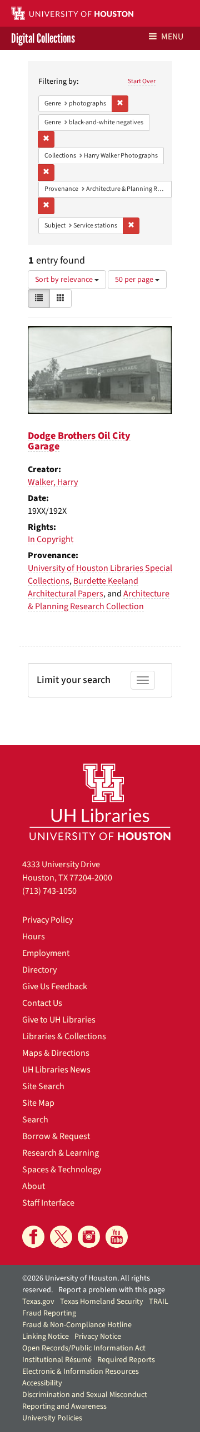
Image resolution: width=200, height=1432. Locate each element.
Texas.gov (38, 1301)
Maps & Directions (55, 1053)
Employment (45, 953)
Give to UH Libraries (59, 1020)
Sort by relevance (64, 279)
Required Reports (126, 1359)
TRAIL (158, 1301)
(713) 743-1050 (49, 891)
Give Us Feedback (54, 986)
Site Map (38, 1103)
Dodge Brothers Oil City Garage (79, 441)
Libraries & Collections (64, 1036)
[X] (61, 1237)
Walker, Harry (53, 482)
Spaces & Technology (61, 1169)
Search (35, 1120)
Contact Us (42, 1003)
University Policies (52, 1418)
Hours (33, 936)
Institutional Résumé (57, 1359)
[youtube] (117, 1237)
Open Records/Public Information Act (84, 1348)
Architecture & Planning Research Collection (98, 600)
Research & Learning (60, 1153)
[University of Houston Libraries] (100, 801)
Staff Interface (48, 1203)
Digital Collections (43, 38)
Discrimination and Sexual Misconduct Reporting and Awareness (84, 1400)
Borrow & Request (56, 1136)
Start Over (142, 81)
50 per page (135, 279)
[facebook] (33, 1237)
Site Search (43, 1086)
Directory (39, 970)
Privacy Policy (47, 920)
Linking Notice (45, 1336)
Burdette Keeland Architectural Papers (83, 587)
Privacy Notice (97, 1336)
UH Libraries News (56, 1070)
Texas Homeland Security (101, 1301)
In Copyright (50, 539)
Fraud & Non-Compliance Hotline (77, 1324)
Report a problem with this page (111, 1290)
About (33, 1186)
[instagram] (89, 1237)
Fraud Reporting (49, 1313)
